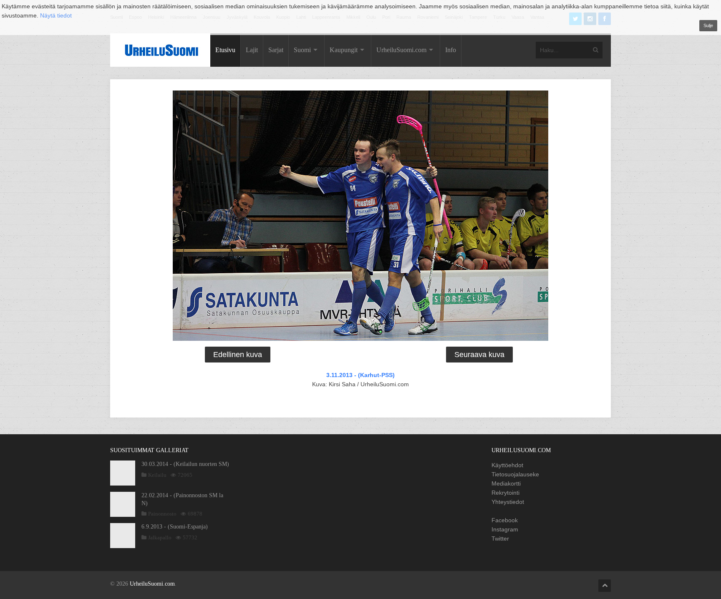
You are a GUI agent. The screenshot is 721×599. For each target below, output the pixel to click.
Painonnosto (162, 514)
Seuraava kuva (479, 354)
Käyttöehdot (507, 465)
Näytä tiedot (56, 15)
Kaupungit (344, 49)
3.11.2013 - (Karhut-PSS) (360, 375)
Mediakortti (506, 483)
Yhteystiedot (508, 501)
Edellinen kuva (237, 354)
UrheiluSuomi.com (401, 49)
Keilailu (157, 475)
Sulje (708, 25)
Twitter (500, 538)
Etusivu (225, 49)
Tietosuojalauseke (515, 474)
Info (450, 49)
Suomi (302, 49)
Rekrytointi (505, 492)
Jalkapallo (159, 537)
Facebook (505, 520)
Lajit (252, 49)
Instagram (505, 529)
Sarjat (275, 49)
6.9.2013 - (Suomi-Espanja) (174, 526)
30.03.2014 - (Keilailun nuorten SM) (185, 464)
